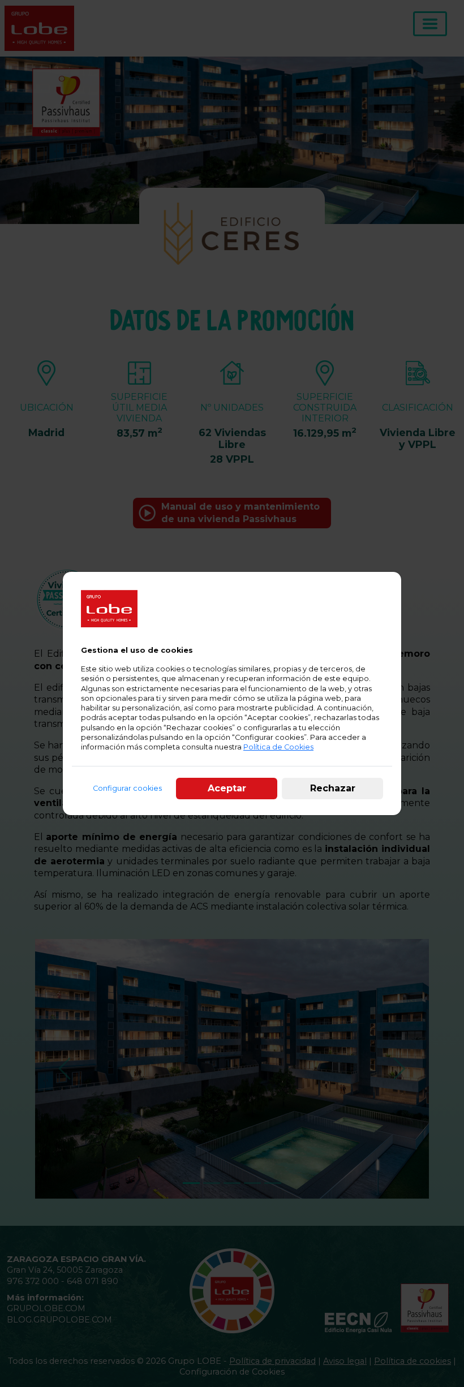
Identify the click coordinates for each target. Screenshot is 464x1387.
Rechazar (332, 788)
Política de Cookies (278, 747)
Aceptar (227, 788)
